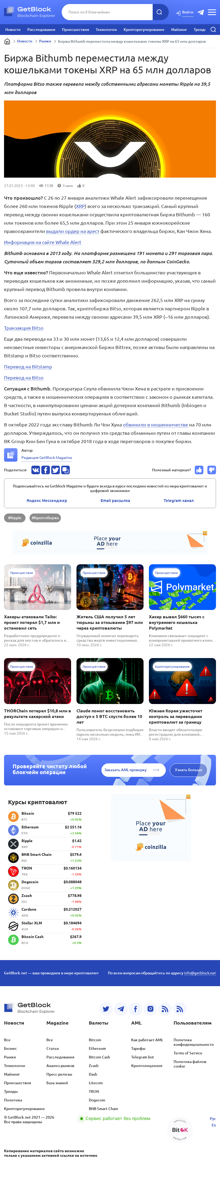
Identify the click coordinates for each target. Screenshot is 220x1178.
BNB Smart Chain (103, 1109)
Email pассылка (115, 500)
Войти (187, 12)
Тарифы (138, 1048)
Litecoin (96, 1083)
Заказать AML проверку (125, 770)
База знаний (57, 1083)
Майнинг (179, 29)
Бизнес (10, 1048)
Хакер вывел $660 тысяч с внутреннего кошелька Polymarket (176, 622)
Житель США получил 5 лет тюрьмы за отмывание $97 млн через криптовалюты (109, 622)
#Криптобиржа (45, 518)
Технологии (106, 29)
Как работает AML (147, 1040)
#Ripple (14, 518)
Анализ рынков (60, 1066)
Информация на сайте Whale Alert (42, 242)
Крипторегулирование (144, 29)
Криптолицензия (146, 1066)
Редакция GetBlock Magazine (46, 457)
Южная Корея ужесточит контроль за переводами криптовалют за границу (175, 716)
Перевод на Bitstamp (28, 366)
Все (7, 1040)
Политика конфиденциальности (194, 1042)
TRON (94, 1091)
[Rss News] (165, 1009)
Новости (13, 29)
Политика (13, 1100)
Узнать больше (188, 770)
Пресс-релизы (59, 1074)
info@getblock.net (200, 973)
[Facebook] (135, 1009)
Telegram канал (179, 500)
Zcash (93, 1066)
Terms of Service (188, 1053)
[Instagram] (150, 1009)
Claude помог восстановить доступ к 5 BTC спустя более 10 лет (109, 716)
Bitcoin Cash (99, 1057)
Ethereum (97, 1048)
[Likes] (199, 470)
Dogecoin (97, 1100)
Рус (213, 1118)
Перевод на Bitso (23, 377)
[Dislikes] (211, 470)
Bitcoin (95, 1040)
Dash (93, 1074)
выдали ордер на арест (72, 231)
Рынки (45, 41)
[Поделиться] (35, 470)
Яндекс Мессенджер (47, 500)
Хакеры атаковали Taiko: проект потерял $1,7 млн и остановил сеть (32, 622)
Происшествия (75, 29)
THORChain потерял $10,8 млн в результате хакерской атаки (37, 713)
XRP (80, 206)
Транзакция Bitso (23, 328)
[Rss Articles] (179, 1009)
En (214, 1125)
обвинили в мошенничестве (155, 424)
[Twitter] (106, 1009)
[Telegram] (120, 1009)
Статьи (52, 1048)
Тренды (200, 29)
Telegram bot (142, 1057)
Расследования (41, 29)
